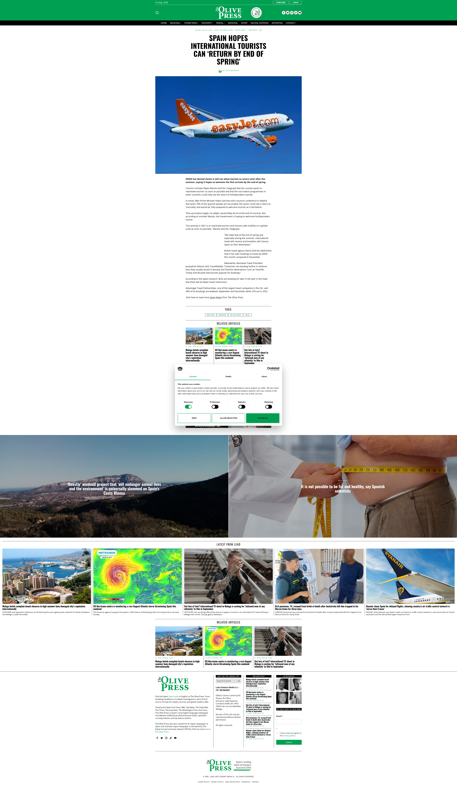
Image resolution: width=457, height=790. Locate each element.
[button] (238, 680)
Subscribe (280, 2)
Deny (194, 418)
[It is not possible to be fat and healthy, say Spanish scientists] (343, 486)
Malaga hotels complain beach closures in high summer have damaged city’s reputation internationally (197, 355)
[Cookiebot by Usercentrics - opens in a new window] (269, 369)
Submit (289, 742)
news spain (211, 315)
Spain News (215, 297)
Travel (247, 315)
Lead (216, 30)
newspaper (222, 315)
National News (226, 30)
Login (295, 2)
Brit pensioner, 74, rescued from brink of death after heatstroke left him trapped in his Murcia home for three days (316, 607)
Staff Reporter (232, 71)
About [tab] (264, 377)
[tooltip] (284, 13)
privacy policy (289, 735)
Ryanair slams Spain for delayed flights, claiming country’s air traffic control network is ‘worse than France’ (408, 607)
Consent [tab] (192, 377)
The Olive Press (235, 315)
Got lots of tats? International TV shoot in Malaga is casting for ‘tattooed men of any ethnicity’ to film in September (256, 356)
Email (279, 716)
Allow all (263, 418)
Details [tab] (228, 377)
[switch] (215, 407)
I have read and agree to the (291, 734)
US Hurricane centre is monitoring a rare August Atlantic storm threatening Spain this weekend (228, 354)
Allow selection (228, 418)
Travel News (240, 30)
